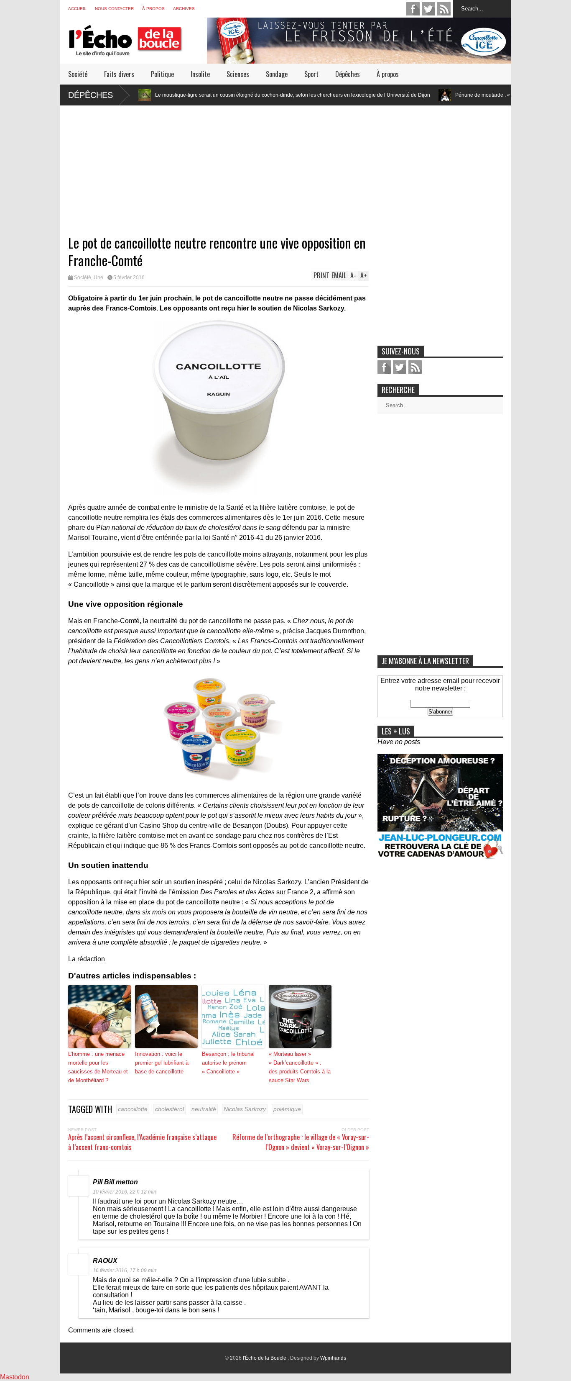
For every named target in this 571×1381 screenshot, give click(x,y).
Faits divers (119, 74)
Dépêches (347, 74)
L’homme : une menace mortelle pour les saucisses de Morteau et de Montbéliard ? (98, 1067)
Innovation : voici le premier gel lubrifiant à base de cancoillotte (162, 1063)
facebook (413, 8)
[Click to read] (389, 95)
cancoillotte (133, 1109)
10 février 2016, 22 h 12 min (124, 1192)
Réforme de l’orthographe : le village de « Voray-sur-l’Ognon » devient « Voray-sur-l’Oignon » (300, 1142)
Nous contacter (114, 8)
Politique (162, 74)
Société (77, 74)
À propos (153, 8)
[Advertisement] (285, 164)
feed (444, 8)
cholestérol (169, 1109)
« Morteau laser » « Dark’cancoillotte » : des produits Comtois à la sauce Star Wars (300, 1067)
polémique (287, 1109)
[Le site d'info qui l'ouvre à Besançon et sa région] (137, 50)
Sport (311, 74)
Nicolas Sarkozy (245, 1109)
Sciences (238, 74)
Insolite (200, 74)
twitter (428, 8)
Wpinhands (333, 1358)
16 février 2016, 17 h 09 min (124, 1270)
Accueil (77, 8)
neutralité (203, 1109)
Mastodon (14, 1377)
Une (98, 277)
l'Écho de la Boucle (265, 1358)
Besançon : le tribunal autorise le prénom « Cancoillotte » (228, 1063)
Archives (184, 8)
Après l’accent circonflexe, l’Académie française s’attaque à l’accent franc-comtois (142, 1142)
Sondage (277, 74)
